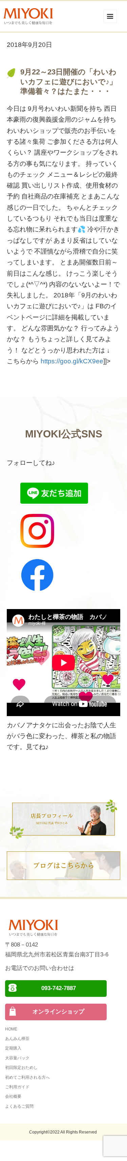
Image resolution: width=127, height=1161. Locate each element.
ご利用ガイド (17, 1087)
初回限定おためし (21, 1067)
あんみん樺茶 (17, 1038)
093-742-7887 (58, 988)
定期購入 (13, 1048)
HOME (11, 1029)
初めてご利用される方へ (27, 1077)
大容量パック (17, 1058)
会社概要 (13, 1096)
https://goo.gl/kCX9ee (72, 361)
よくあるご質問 (19, 1106)
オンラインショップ (58, 1011)
